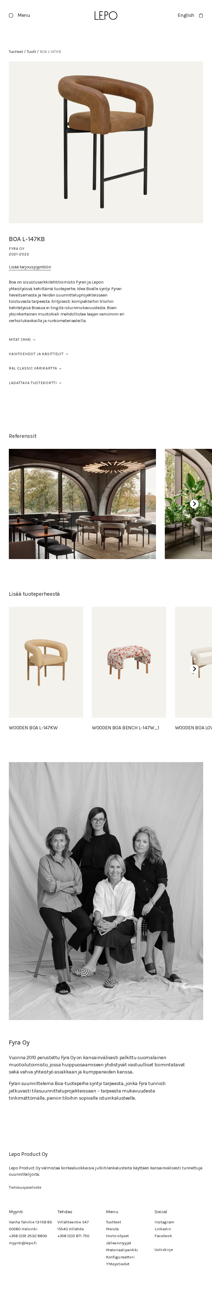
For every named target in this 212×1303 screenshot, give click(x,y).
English (186, 15)
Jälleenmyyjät (118, 1242)
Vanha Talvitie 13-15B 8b (30, 1222)
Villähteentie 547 (73, 1222)
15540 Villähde (70, 1228)
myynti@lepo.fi (23, 1242)
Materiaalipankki (122, 1249)
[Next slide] (194, 504)
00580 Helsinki (23, 1228)
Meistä (112, 1228)
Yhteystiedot (117, 1263)
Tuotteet (113, 1222)
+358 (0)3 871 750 (73, 1235)
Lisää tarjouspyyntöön (30, 266)
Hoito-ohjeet (117, 1235)
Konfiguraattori (120, 1257)
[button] (19, 15)
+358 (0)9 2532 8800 (28, 1235)
